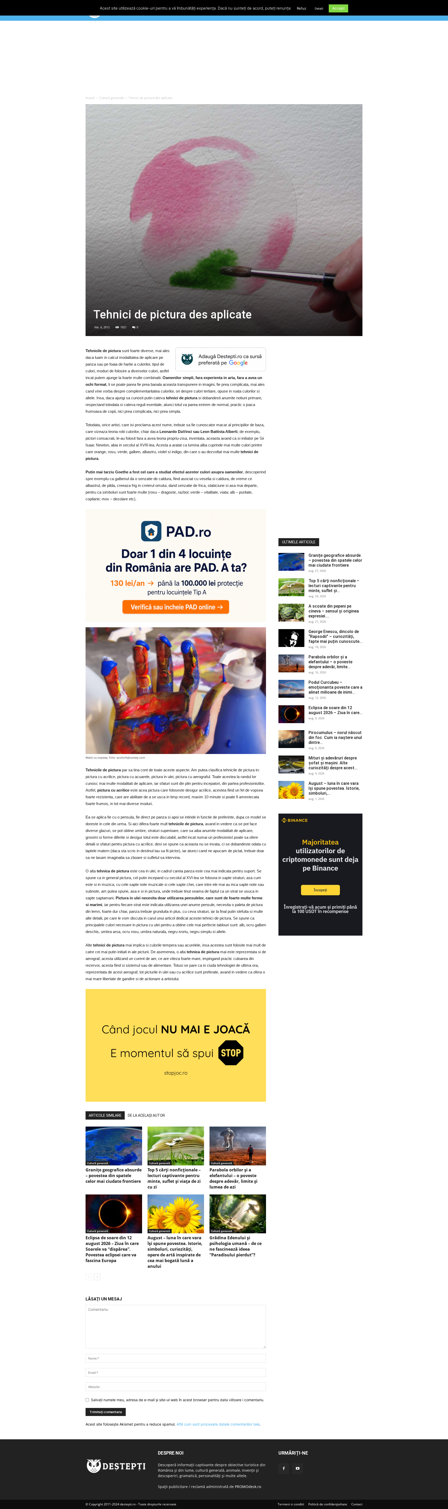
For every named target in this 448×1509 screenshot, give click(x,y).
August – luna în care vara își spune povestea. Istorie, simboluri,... (334, 788)
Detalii (319, 8)
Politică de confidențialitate (327, 1504)
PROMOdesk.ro (248, 1486)
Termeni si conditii (291, 1504)
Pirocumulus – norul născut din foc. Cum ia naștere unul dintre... (335, 737)
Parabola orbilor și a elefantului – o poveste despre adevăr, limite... (330, 661)
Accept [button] (338, 8)
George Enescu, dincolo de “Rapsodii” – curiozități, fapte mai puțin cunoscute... (335, 636)
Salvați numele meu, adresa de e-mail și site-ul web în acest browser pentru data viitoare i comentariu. (177, 1400)
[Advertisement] (224, 59)
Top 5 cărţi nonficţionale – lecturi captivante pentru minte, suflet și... (334, 585)
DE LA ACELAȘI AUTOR (146, 1115)
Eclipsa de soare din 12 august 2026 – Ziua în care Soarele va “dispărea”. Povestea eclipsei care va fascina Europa (112, 1249)
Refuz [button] (301, 8)
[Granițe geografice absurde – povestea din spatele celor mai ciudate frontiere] (114, 1146)
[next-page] (97, 1277)
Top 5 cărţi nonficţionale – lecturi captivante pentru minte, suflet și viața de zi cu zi (174, 1178)
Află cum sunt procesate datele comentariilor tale (218, 1424)
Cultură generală (111, 98)
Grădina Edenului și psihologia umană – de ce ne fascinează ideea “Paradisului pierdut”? (235, 1246)
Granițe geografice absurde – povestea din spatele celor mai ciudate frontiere (114, 1175)
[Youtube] (297, 1468)
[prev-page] (89, 1277)
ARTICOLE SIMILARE (105, 1115)
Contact (356, 1504)
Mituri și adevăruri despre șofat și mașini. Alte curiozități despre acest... (333, 763)
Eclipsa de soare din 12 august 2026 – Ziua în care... (335, 710)
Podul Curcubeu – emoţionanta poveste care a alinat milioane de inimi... (335, 687)
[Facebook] (283, 1468)
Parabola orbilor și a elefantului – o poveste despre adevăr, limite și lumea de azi (233, 1178)
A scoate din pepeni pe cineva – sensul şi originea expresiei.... (334, 611)
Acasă (90, 98)
